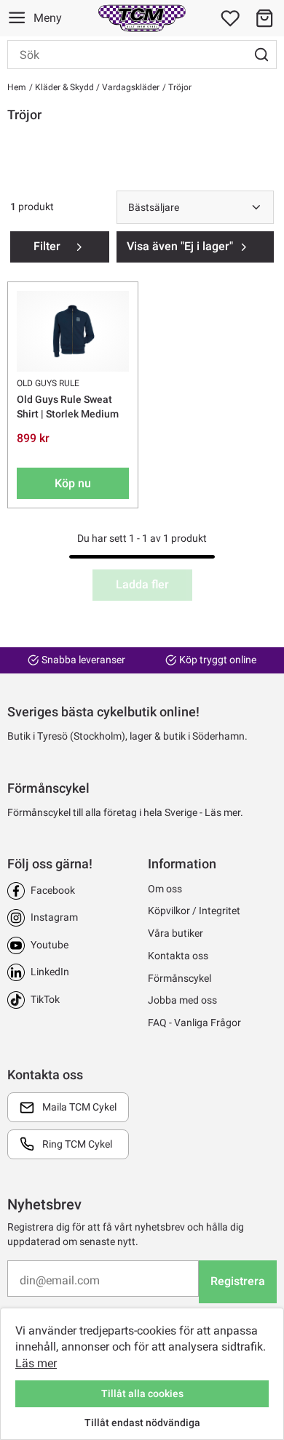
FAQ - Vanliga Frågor (194, 1022)
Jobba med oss (182, 1000)
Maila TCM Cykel (79, 1107)
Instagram (54, 917)
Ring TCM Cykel (77, 1144)
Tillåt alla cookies (142, 1393)
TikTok (45, 999)
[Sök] (261, 54)
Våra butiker (175, 933)
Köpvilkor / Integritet (194, 910)
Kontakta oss (178, 955)
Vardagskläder (129, 87)
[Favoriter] (230, 18)
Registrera (237, 1281)
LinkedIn (50, 971)
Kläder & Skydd (63, 87)
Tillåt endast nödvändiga (142, 1422)
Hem (16, 87)
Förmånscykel (179, 978)
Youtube (49, 945)
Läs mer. (224, 812)
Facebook (53, 890)
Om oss (165, 889)
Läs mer (36, 1363)
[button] (264, 18)
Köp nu (73, 483)
